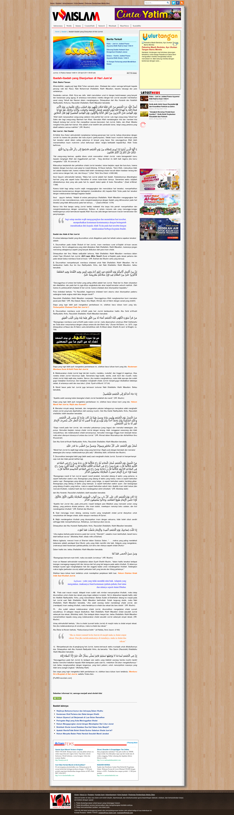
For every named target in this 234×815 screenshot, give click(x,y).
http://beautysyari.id (61, 760)
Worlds (69, 26)
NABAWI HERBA (103, 765)
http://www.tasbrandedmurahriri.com (109, 760)
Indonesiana (58, 26)
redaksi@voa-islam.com (107, 813)
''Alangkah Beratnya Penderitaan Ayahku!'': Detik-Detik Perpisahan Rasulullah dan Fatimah (162, 114)
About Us (83, 795)
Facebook (178, 3)
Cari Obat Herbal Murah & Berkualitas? (70, 765)
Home (52, 3)
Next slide (176, 44)
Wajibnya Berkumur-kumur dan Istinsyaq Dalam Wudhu (79, 711)
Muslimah (112, 26)
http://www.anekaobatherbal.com (107, 775)
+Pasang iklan (132, 742)
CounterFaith (90, 26)
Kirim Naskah (79, 3)
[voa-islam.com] (76, 15)
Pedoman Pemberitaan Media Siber (97, 3)
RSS (182, 3)
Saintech (101, 26)
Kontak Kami (100, 795)
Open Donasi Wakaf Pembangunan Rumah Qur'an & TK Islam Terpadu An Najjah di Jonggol (159, 51)
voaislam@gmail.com (125, 813)
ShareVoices (124, 26)
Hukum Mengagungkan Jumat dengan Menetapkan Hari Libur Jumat (84, 724)
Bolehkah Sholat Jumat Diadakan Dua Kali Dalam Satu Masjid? (82, 727)
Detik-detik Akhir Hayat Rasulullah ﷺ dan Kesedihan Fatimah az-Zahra (163, 105)
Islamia (78, 26)
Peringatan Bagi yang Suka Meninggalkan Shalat (76, 720)
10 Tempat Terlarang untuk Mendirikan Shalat (121, 62)
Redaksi (58, 3)
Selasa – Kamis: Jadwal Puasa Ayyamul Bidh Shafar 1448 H (118, 56)
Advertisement (68, 3)
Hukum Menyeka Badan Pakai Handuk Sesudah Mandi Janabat (82, 733)
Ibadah (64, 31)
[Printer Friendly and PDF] (57, 698)
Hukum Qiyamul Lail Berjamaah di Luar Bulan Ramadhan (80, 717)
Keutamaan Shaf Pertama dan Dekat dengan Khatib (77, 714)
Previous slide (173, 44)
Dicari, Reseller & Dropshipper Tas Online (113, 749)
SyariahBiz (137, 26)
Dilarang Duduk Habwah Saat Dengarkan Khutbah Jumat (118, 50)
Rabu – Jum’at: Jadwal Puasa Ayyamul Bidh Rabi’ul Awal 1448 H (120, 44)
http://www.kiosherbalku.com (64, 775)
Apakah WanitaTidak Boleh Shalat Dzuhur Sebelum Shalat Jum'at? (84, 730)
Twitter (174, 3)
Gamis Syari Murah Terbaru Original (69, 749)
